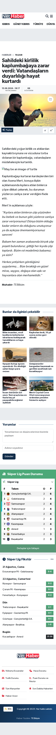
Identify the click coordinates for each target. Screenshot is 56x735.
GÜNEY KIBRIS (21, 24)
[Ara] (47, 16)
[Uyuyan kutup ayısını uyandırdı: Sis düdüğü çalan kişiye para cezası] (15, 355)
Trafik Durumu (12, 678)
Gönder (9, 456)
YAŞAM (18, 55)
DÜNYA (51, 24)
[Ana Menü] (51, 16)
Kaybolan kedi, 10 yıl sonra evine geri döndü (40, 335)
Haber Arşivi (11, 696)
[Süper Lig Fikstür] (52, 559)
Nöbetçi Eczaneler (15, 671)
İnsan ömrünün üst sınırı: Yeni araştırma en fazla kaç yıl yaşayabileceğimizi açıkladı (15, 398)
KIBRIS (6, 24)
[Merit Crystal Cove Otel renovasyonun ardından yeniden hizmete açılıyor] (41, 383)
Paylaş (9, 130)
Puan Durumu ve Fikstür (38, 680)
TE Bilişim (35, 718)
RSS (9, 709)
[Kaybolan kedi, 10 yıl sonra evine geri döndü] (41, 323)
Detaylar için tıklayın (28, 548)
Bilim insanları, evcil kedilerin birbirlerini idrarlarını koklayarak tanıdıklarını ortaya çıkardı (14, 338)
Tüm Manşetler (12, 689)
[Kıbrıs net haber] (13, 16)
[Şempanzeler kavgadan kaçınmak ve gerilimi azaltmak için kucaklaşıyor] (41, 355)
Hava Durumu (39, 671)
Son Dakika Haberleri (43, 689)
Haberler (6, 55)
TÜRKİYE (38, 24)
